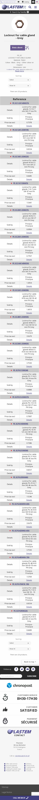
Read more (19, 71)
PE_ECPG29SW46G (20, 477)
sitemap (28, 769)
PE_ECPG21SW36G (20, 450)
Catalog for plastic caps (13, 769)
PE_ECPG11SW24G (20, 370)
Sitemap (5, 787)
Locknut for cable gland (15, 69)
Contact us (29, 771)
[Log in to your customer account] (33, 2)
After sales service (11, 764)
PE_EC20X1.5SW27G (21, 210)
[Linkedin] (33, 669)
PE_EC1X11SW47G (20, 183)
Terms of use (30, 765)
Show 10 (19, 85)
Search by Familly (19, 12)
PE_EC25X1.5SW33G (21, 236)
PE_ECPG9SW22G (21, 611)
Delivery (28, 764)
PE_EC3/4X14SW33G (20, 263)
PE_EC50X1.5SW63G (21, 343)
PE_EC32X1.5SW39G (21, 290)
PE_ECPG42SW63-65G (20, 530)
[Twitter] (22, 669)
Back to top (30, 662)
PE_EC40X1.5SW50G (21, 317)
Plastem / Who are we (12, 771)
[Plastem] (12, 7)
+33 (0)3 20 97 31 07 (9, 2)
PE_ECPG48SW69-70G (20, 557)
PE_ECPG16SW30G (20, 424)
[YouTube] (27, 669)
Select (19, 80)
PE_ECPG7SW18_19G (20, 584)
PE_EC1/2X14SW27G (20, 103)
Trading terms (30, 767)
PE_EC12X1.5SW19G (21, 130)
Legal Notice (7, 792)
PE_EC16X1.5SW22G (21, 156)
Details (29, 126)
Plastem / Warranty (12, 767)
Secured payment (11, 765)
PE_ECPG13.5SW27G (20, 397)
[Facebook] (16, 669)
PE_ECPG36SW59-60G (20, 504)
